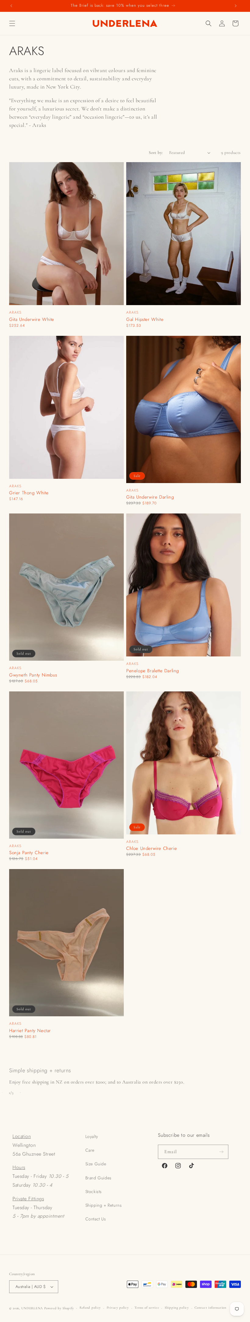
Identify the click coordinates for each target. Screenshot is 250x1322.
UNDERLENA (32, 1308)
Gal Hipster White (144, 319)
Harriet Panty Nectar (30, 1031)
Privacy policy (118, 1308)
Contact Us (95, 1219)
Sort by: (156, 152)
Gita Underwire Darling (150, 497)
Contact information (210, 1308)
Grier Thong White (28, 493)
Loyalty (91, 1136)
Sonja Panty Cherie (29, 853)
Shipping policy (177, 1308)
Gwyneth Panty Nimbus (33, 675)
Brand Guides (98, 1178)
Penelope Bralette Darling (152, 671)
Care (90, 1150)
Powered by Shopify (59, 1308)
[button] (12, 23)
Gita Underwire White (31, 319)
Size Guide (95, 1164)
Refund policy (90, 1308)
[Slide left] (2, 1092)
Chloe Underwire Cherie (151, 848)
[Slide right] (20, 1092)
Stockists (93, 1191)
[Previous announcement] (11, 6)
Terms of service (146, 1308)
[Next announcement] (235, 6)
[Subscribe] (221, 1152)
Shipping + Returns (103, 1205)
